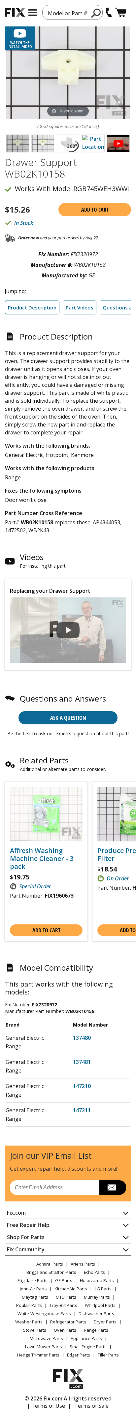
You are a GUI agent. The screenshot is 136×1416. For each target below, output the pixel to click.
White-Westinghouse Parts (44, 1313)
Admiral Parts (49, 1264)
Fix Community (26, 1249)
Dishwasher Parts (96, 1313)
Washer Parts (29, 1322)
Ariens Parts (83, 1264)
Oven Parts (65, 1330)
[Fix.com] (15, 12)
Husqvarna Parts (97, 1280)
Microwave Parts (46, 1338)
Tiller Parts (108, 1355)
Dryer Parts (105, 1322)
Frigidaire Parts (32, 1280)
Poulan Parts (29, 1305)
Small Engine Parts (88, 1347)
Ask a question (68, 717)
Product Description (32, 307)
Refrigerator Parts (68, 1322)
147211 (82, 1110)
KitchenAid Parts (70, 1289)
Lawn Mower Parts (43, 1347)
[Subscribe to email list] (112, 1187)
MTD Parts (66, 1297)
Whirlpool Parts (100, 1305)
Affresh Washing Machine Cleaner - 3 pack (41, 858)
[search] (96, 13)
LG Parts (103, 1289)
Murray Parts (97, 1297)
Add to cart (95, 209)
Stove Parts (34, 1330)
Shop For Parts (26, 1237)
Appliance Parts (86, 1338)
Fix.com (16, 1212)
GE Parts (63, 1280)
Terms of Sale (91, 1405)
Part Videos (79, 307)
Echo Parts (94, 1272)
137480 (82, 1037)
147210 (82, 1086)
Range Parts (96, 1330)
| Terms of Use (46, 1405)
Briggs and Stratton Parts (51, 1272)
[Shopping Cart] (120, 12)
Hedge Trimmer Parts (38, 1355)
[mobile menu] (32, 12)
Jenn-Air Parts (33, 1289)
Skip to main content (68, 6)
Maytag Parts (35, 1297)
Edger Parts (78, 1355)
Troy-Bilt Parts (63, 1305)
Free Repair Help (28, 1225)
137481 (82, 1062)
